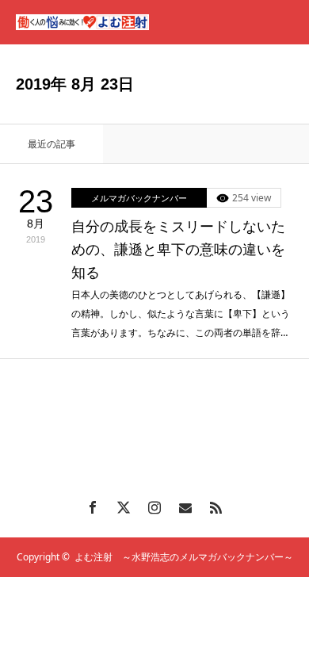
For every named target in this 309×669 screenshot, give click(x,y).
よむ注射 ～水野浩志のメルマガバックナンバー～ (183, 557)
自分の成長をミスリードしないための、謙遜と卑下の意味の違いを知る (178, 250)
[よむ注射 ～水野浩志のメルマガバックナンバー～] (82, 22)
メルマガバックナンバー (139, 198)
